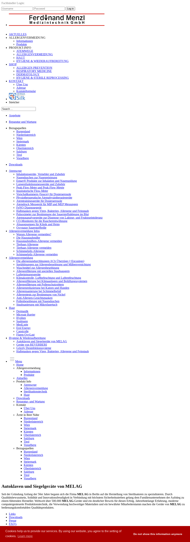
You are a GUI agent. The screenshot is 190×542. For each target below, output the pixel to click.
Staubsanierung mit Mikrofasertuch (36, 304)
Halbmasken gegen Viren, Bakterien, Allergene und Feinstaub (52, 210)
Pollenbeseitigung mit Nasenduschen (37, 301)
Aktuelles (21, 378)
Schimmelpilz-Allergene (30, 251)
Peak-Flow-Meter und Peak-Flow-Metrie (40, 187)
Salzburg (21, 151)
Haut (12, 307)
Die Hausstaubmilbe (28, 237)
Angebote (14, 115)
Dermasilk (22, 311)
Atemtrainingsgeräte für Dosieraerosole (39, 200)
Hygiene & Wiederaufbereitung (27, 338)
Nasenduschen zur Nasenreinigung (36, 177)
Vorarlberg (22, 158)
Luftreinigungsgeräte (28, 274)
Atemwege (15, 170)
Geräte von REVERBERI (31, 344)
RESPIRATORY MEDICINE (34, 71)
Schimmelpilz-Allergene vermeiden (37, 254)
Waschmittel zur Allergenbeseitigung (37, 267)
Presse (12, 520)
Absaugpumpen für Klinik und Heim (38, 224)
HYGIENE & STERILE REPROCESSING (42, 77)
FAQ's (13, 523)
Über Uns (22, 84)
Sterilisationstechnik (35, 391)
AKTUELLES (18, 34)
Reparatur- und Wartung (30, 401)
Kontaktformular (26, 91)
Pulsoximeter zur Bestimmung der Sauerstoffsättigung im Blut (52, 214)
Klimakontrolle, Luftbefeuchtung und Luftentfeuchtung (48, 277)
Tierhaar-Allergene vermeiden (33, 247)
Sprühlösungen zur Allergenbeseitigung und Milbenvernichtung (53, 264)
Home (20, 364)
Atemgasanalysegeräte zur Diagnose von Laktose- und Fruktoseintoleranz (59, 217)
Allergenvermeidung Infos (24, 231)
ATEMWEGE (24, 51)
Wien (19, 138)
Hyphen (21, 317)
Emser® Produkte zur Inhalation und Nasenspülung (46, 180)
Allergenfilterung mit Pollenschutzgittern (40, 284)
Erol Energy (23, 328)
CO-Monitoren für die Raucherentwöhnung (41, 221)
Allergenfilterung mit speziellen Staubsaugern (43, 271)
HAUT (20, 57)
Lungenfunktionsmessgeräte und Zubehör (40, 184)
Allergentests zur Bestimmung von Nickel (40, 294)
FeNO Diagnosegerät (28, 207)
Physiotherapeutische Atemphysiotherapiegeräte (44, 197)
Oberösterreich (25, 148)
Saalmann (22, 321)
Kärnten (21, 144)
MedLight (22, 324)
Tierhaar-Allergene (27, 244)
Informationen (24, 41)
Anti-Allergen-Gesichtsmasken (34, 297)
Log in (70, 8)
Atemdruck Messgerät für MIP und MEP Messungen (47, 204)
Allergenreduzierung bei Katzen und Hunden (42, 287)
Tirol (19, 154)
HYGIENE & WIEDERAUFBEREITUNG (42, 61)
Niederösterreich (26, 134)
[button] (127, 534)
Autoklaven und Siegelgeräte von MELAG (41, 341)
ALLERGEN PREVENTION (34, 67)
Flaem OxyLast (25, 334)
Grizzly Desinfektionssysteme (33, 348)
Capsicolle (22, 331)
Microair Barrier (25, 314)
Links (12, 513)
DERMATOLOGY (28, 74)
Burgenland (23, 131)
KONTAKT (16, 81)
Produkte (21, 44)
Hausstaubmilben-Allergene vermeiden (39, 241)
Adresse (21, 87)
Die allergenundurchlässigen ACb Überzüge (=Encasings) (50, 261)
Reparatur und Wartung (22, 121)
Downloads (15, 164)
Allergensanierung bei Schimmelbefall (38, 291)
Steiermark (22, 141)
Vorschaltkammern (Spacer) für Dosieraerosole (43, 194)
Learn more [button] (25, 536)
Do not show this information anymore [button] (157, 534)
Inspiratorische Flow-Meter (32, 190)
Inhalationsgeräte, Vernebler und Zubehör (40, 174)
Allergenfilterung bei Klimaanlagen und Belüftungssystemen (51, 281)
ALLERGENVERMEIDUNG (34, 54)
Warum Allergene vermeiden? (33, 234)
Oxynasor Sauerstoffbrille (31, 227)
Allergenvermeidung (21, 257)
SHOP (13, 64)
